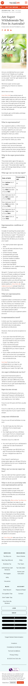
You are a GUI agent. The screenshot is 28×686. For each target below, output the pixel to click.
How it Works (21, 556)
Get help (4, 362)
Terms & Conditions (14, 651)
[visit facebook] (14, 618)
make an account (7, 286)
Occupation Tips (7, 593)
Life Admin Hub (6, 10)
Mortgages (7, 573)
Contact (20, 593)
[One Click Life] (14, 2)
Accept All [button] (20, 682)
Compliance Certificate (14, 647)
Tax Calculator (20, 568)
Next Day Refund (7, 560)
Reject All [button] (12, 682)
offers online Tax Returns (18, 500)
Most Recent (7, 590)
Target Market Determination (14, 637)
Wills (7, 577)
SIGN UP (14, 612)
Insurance (7, 581)
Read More (5, 682)
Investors (14, 643)
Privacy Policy (14, 655)
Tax (13, 10)
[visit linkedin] (14, 621)
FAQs (20, 560)
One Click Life (6, 95)
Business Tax (7, 564)
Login (14, 608)
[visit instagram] (14, 625)
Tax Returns (7, 556)
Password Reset (21, 590)
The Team (21, 564)
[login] (26, 3)
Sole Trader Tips (7, 597)
